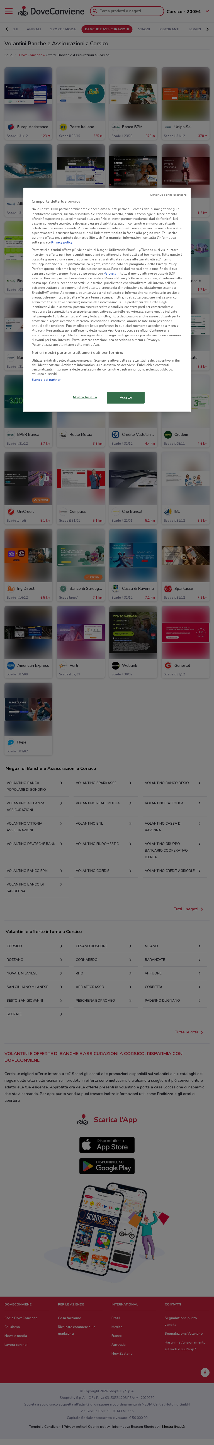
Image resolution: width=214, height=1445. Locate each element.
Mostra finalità (85, 397)
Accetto (126, 397)
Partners (110, 273)
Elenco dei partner (46, 379)
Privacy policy (61, 242)
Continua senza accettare (168, 195)
